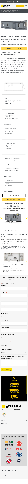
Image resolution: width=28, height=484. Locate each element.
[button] (3, 25)
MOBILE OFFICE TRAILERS (14, 10)
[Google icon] (15, 470)
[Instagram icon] (5, 470)
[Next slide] (26, 261)
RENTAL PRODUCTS (5, 10)
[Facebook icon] (2, 470)
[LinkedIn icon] (12, 470)
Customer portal (5, 426)
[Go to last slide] (1, 261)
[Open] (26, 6)
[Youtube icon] (9, 470)
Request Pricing (6, 370)
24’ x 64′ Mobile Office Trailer (7, 11)
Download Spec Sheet (14, 195)
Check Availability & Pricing (14, 48)
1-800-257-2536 (20, 6)
